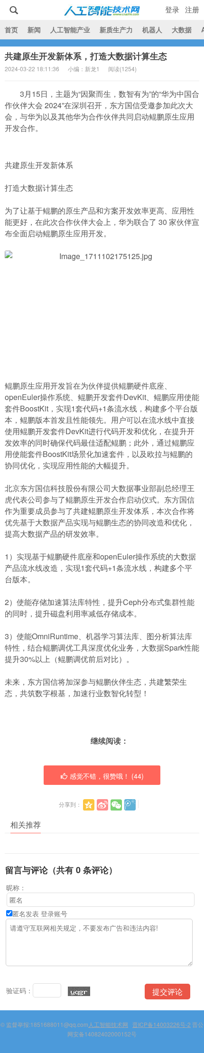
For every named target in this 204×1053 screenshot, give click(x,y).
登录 (172, 9)
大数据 (182, 29)
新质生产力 (116, 29)
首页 (11, 29)
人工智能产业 (70, 29)
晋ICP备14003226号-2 (161, 1024)
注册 (192, 9)
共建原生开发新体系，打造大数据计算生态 (86, 56)
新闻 (34, 29)
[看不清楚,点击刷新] (79, 991)
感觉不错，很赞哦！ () (107, 776)
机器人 (152, 29)
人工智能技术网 (102, 10)
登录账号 (54, 913)
